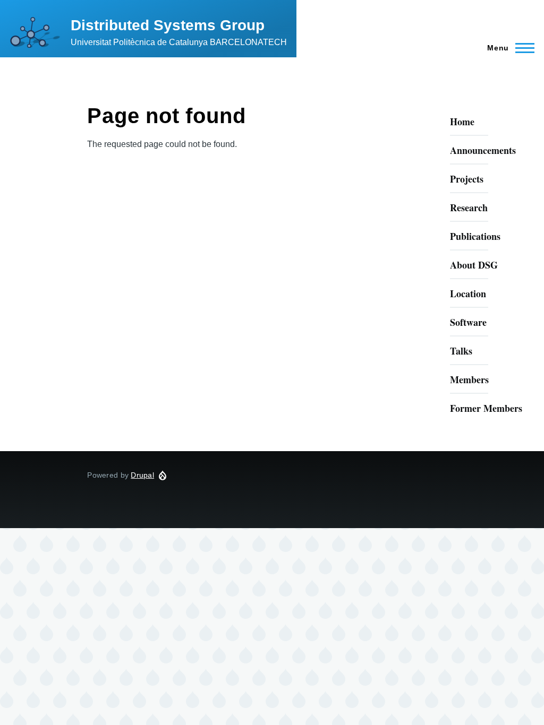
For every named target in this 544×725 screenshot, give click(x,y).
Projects (466, 179)
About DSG (474, 265)
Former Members (486, 408)
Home (462, 121)
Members (469, 379)
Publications (475, 236)
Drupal (142, 475)
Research (469, 207)
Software (468, 322)
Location (468, 293)
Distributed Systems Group (168, 25)
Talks (461, 351)
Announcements (483, 150)
